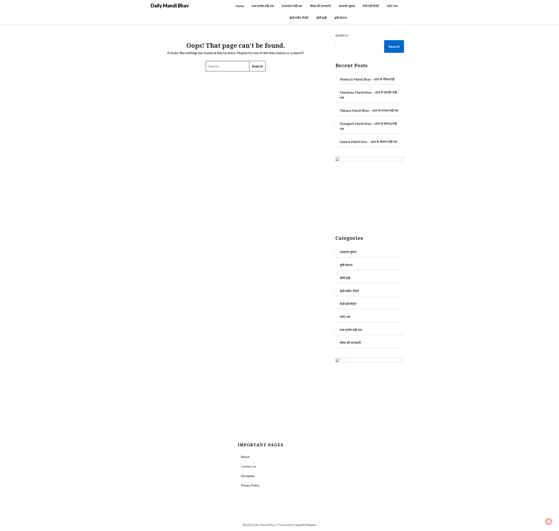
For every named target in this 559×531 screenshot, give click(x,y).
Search (341, 35)
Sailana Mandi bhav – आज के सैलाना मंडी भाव (368, 142)
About (245, 457)
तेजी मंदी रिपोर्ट (371, 6)
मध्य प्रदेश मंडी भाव (263, 6)
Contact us (248, 466)
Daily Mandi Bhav (170, 6)
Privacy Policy (250, 485)
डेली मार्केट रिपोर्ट (299, 18)
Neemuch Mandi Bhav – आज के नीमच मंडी (367, 79)
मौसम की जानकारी (320, 6)
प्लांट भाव (392, 6)
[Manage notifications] (548, 521)
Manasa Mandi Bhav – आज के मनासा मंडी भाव (369, 110)
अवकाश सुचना (346, 6)
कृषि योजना (340, 18)
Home (240, 6)
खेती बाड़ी (321, 18)
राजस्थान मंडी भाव (291, 6)
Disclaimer (248, 476)
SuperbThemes (305, 525)
